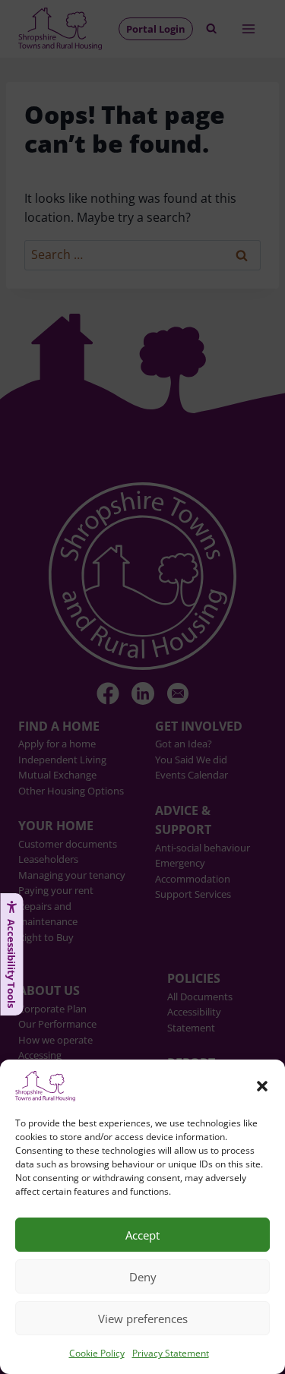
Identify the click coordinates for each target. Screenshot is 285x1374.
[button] (262, 1086)
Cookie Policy (97, 1353)
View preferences (143, 1318)
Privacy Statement (170, 1353)
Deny (143, 1276)
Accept (142, 1235)
